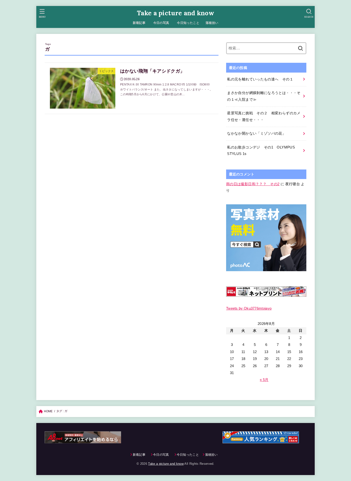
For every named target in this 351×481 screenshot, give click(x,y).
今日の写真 (162, 23)
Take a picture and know (175, 13)
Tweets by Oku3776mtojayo (248, 308)
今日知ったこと (188, 23)
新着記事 (139, 23)
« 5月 (264, 379)
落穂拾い (212, 23)
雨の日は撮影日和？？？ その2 (252, 184)
